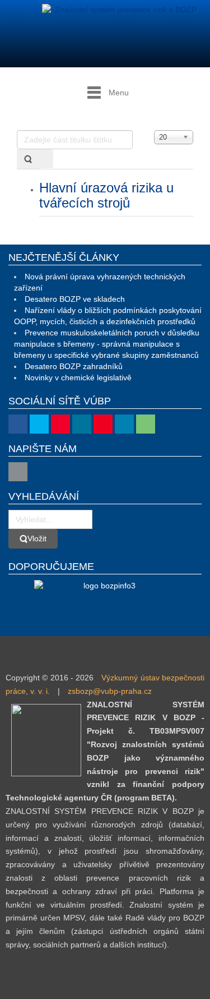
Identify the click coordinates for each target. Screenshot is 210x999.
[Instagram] (81, 424)
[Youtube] (60, 424)
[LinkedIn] (124, 424)
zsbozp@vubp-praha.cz (110, 691)
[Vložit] (28, 159)
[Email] (18, 471)
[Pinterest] (103, 424)
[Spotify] (145, 424)
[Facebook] (18, 424)
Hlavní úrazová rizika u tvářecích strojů (106, 195)
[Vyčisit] (46, 158)
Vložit (36, 538)
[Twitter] (39, 424)
